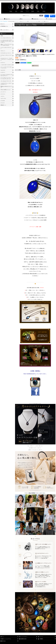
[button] (22, 37)
